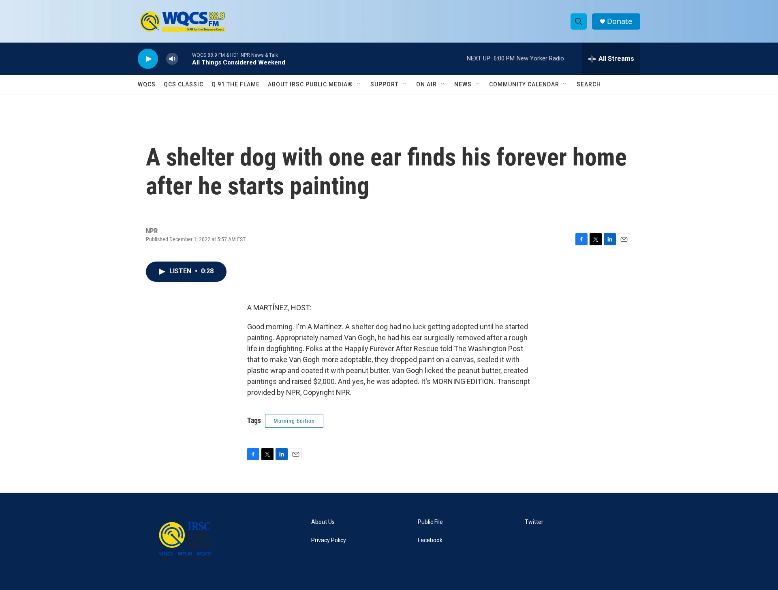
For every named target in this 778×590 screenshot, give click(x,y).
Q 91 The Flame (236, 84)
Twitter (534, 522)
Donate (619, 21)
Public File (430, 522)
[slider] (185, 58)
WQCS (147, 84)
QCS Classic (183, 84)
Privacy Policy (328, 540)
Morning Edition (294, 421)
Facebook (430, 540)
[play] (147, 59)
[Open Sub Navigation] (359, 84)
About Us (323, 522)
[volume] (172, 59)
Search (589, 84)
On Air (426, 84)
